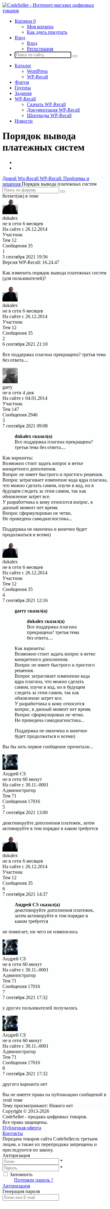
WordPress (37, 71)
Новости (24, 121)
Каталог (23, 65)
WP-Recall (37, 76)
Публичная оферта (21, 1127)
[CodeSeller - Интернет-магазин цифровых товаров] (55, 10)
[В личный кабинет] (10, 212)
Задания (23, 93)
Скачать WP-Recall (46, 104)
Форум (22, 82)
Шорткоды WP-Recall (49, 115)
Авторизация (16, 1185)
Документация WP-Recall (53, 109)
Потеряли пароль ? (33, 1180)
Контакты (12, 1133)
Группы (23, 87)
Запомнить (21, 1174)
